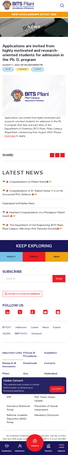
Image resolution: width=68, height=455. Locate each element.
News (46, 327)
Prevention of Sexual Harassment (46, 407)
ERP (9, 397)
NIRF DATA (21, 333)
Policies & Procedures (30, 354)
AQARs (6, 333)
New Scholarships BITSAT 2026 (34, 14)
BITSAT (6, 327)
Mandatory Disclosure (47, 415)
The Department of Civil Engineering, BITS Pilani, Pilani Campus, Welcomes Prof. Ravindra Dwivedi (33, 226)
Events (57, 327)
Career (34, 327)
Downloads (30, 363)
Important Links (12, 352)
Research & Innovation (9, 365)
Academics (50, 352)
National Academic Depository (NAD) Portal (17, 418)
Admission (21, 327)
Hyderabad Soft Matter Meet (18, 203)
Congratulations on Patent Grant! (27, 181)
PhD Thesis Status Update (45, 398)
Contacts (49, 363)
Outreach (36, 333)
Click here (10, 136)
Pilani (5, 373)
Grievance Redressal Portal (18, 407)
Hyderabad (50, 373)
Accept (57, 389)
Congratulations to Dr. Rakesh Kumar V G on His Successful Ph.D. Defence (32, 192)
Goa (25, 373)
